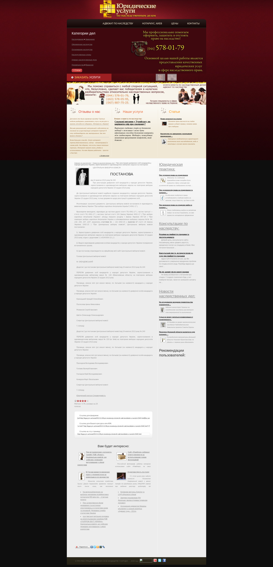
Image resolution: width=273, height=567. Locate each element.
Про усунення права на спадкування (173, 175)
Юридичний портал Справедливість (91, 396)
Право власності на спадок (171, 119)
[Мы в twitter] (159, 561)
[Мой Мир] (100, 547)
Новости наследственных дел (103, 163)
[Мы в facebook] (164, 561)
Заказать (87, 77)
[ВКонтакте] (91, 547)
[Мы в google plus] (155, 561)
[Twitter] (94, 547)
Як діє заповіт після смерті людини (174, 272)
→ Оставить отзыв (104, 155)
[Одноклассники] (97, 547)
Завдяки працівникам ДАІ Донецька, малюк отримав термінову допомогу (132, 500)
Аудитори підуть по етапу (138, 472)
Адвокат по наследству (82, 163)
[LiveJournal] (103, 547)
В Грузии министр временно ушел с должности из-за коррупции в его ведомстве (98, 474)
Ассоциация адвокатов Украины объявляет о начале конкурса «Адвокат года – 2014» (132, 508)
